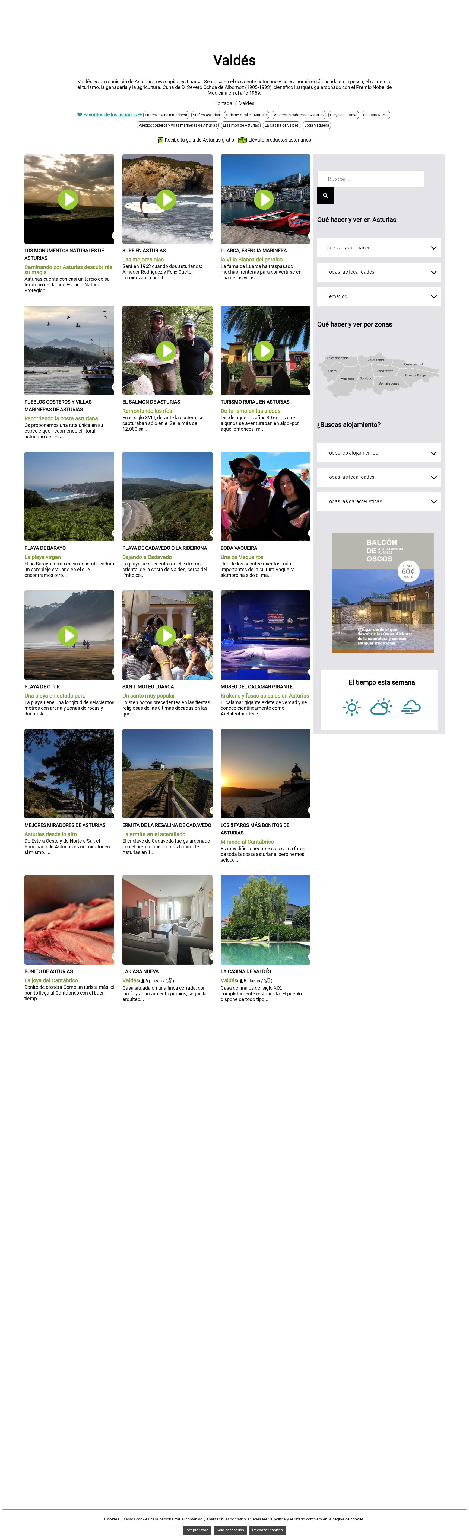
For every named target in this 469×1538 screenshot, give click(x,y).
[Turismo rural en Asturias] (265, 308)
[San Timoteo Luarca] (167, 593)
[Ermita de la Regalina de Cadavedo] (167, 732)
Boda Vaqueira (316, 125)
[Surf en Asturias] (167, 157)
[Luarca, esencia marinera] (265, 157)
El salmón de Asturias (241, 125)
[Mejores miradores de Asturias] (69, 732)
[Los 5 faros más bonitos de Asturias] (265, 732)
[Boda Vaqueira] (265, 455)
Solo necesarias (230, 1530)
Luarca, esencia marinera (166, 115)
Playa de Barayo (343, 115)
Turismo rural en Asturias (247, 115)
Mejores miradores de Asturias (298, 115)
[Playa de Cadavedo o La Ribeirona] (167, 455)
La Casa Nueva (376, 115)
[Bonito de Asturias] (69, 878)
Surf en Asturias (206, 115)
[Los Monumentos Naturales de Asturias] (69, 157)
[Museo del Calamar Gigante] (265, 593)
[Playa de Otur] (69, 593)
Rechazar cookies (267, 1530)
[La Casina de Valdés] (265, 878)
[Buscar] (325, 195)
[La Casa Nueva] (167, 878)
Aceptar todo (197, 1530)
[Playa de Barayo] (69, 455)
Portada (223, 103)
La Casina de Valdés (282, 125)
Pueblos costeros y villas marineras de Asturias (177, 125)
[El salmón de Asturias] (167, 308)
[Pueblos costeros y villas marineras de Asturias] (69, 308)
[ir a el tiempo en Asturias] (382, 707)
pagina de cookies (348, 1519)
